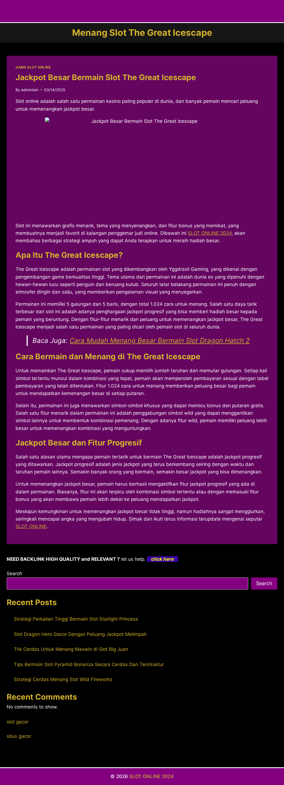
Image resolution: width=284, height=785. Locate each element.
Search (14, 573)
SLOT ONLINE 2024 (210, 233)
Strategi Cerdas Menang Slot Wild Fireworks (63, 679)
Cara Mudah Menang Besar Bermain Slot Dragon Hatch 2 (160, 341)
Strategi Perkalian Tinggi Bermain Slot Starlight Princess (76, 619)
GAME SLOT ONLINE (33, 67)
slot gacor (18, 722)
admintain (30, 90)
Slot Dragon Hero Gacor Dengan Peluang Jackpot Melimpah (80, 634)
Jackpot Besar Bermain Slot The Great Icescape (106, 77)
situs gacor (19, 736)
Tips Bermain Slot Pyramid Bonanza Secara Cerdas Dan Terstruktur (89, 664)
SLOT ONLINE (31, 526)
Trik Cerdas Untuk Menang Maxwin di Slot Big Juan (71, 649)
